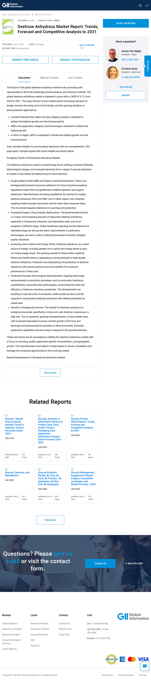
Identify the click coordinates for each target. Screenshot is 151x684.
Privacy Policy (107, 675)
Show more (50, 372)
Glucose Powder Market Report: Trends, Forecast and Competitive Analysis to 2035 (83, 424)
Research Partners (40, 623)
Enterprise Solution (40, 629)
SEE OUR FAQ (126, 87)
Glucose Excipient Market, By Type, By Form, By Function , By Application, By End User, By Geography (50, 478)
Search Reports (9, 623)
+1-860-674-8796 (130, 77)
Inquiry (126, 95)
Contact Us (100, 563)
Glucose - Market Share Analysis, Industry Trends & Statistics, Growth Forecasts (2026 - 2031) (14, 426)
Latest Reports (9, 649)
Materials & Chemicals (43, 15)
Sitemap (142, 675)
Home (5, 15)
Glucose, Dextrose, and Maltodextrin (17, 474)
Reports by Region (11, 634)
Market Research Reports (21, 15)
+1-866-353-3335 (134, 563)
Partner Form (65, 629)
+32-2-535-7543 (129, 59)
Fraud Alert (64, 634)
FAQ (33, 640)
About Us (35, 645)
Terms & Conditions (126, 675)
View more (50, 520)
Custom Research (39, 634)
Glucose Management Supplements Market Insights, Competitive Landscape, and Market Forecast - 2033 (83, 478)
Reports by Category (12, 629)
